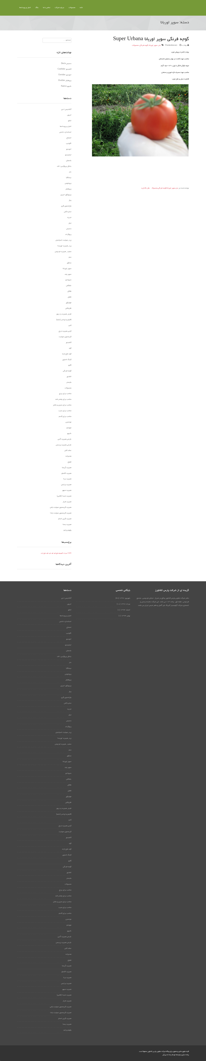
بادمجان (68, 161)
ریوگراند (68, 234)
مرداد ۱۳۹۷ (125, 604)
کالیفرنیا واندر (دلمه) (63, 320)
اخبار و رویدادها (25, 8)
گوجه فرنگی (143, 45)
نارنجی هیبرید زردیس (63, 445)
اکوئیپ (68, 143)
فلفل (69, 297)
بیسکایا (68, 178)
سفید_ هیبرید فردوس (63, 252)
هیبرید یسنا (67, 525)
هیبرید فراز (67, 502)
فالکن (69, 291)
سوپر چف (68, 274)
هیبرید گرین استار (64, 519)
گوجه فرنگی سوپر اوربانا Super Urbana (151, 39)
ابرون (69, 115)
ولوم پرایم (67, 530)
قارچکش (68, 308)
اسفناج (69, 138)
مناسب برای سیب (65, 411)
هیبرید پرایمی (66, 485)
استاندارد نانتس (65, 132)
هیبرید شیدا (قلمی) (64, 496)
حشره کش (67, 212)
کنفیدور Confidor (64, 69)
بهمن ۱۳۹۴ (125, 616)
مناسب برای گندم (65, 416)
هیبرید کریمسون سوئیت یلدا (60, 513)
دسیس (68, 229)
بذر (159, 45)
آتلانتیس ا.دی (66, 109)
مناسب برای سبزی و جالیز (62, 405)
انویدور (68, 149)
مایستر (68, 382)
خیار (69, 223)
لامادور (69, 377)
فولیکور (68, 303)
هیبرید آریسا (66, 468)
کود (70, 348)
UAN (69, 553)
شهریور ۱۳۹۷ (125, 598)
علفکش (68, 286)
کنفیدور (68, 342)
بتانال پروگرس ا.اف (64, 166)
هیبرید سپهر (66, 490)
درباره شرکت (59, 8)
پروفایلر (68, 189)
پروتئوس (68, 183)
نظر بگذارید (145, 188)
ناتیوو (69, 433)
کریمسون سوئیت (65, 337)
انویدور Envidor (65, 75)
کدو (70, 325)
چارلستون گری (66, 206)
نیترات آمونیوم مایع (61, 553)
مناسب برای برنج (65, 394)
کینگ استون (66, 360)
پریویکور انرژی (65, 195)
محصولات (72, 8)
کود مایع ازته (66, 354)
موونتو (69, 428)
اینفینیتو (68, 155)
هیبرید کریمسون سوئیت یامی (60, 507)
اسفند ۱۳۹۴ (125, 610)
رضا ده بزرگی (167, 1055)
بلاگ (36, 8)
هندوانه (68, 456)
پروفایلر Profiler (64, 81)
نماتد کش (67, 450)
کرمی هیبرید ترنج (65, 331)
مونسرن (68, 422)
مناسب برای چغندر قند (63, 399)
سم (70, 257)
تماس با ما (46, 8)
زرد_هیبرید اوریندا (64, 246)
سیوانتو (68, 280)
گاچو (69, 365)
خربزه (69, 217)
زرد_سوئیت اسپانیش (63, 240)
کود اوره (51, 553)
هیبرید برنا (67, 479)
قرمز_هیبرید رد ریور (63, 314)
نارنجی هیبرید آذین (64, 439)
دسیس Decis (66, 64)
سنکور (69, 263)
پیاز (70, 200)
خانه (81, 8)
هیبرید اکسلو (66, 473)
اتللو (69, 121)
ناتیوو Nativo (66, 86)
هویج (69, 462)
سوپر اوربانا (153, 45)
